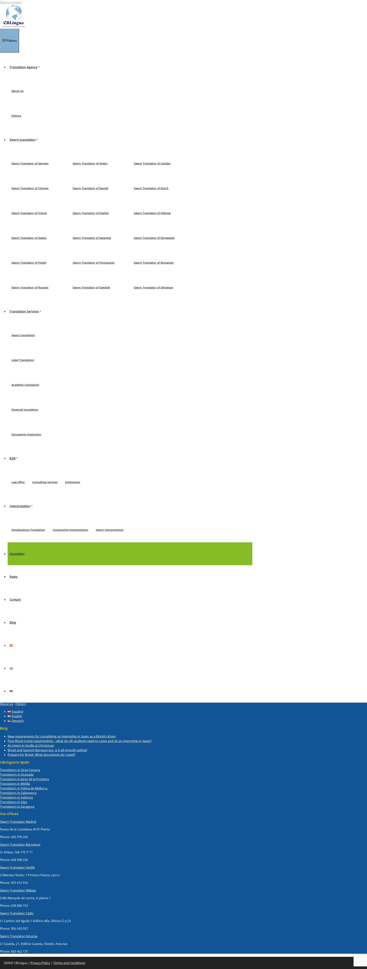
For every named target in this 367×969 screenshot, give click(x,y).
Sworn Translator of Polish (28, 262)
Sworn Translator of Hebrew (152, 213)
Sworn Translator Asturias (19, 936)
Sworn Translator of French (29, 213)
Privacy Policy (40, 963)
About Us (17, 91)
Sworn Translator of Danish (90, 188)
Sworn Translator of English (91, 213)
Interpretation (20, 506)
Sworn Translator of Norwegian (154, 238)
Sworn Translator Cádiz (17, 913)
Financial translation (24, 409)
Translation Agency (23, 67)
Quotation (17, 554)
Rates (14, 577)
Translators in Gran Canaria (20, 770)
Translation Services (24, 311)
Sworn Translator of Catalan (152, 163)
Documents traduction (26, 434)
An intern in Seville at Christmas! (31, 745)
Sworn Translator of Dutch (151, 188)
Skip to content (11, 2)
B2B (12, 458)
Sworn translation (23, 140)
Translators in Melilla (15, 784)
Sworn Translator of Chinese (30, 188)
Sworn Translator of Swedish (91, 287)
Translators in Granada (16, 774)
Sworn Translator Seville (17, 867)
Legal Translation (22, 360)
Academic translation (25, 385)
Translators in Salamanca (18, 793)
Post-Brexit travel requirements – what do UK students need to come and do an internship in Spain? (80, 741)
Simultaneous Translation (28, 530)
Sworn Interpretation (109, 530)
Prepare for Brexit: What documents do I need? (41, 755)
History (16, 116)
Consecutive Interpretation (70, 530)
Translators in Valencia (16, 797)
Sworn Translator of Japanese (92, 238)
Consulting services (45, 482)
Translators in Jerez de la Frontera (24, 779)
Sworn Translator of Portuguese (93, 262)
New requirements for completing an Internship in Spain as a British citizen (62, 736)
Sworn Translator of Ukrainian (153, 287)
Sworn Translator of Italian (28, 238)
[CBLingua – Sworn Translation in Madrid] (14, 26)
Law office (18, 482)
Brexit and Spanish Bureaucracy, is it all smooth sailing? (47, 750)
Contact (15, 599)
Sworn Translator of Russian (29, 287)
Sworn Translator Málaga (18, 890)
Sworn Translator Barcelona (20, 844)
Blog (13, 622)
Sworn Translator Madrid (18, 822)
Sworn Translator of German (30, 163)
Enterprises (72, 482)
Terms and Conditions (69, 963)
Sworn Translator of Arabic (90, 163)
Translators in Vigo (13, 802)
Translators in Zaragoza (17, 807)
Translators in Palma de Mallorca (23, 788)
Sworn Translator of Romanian (154, 262)
